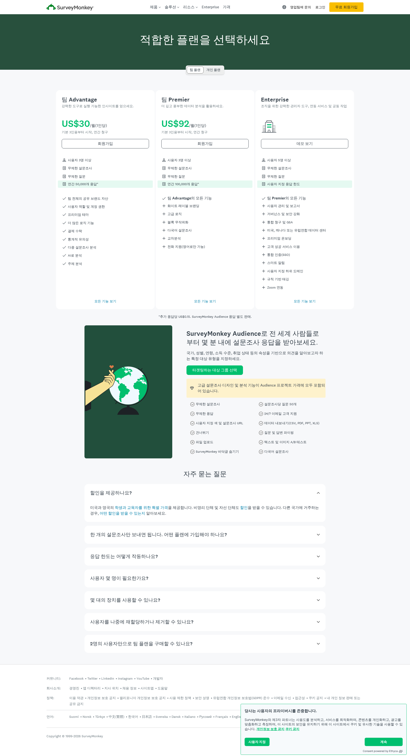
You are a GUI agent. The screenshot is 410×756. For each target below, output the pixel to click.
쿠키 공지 (292, 729)
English (237, 717)
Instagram (125, 678)
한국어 (133, 717)
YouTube (142, 678)
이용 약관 (76, 698)
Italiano (190, 717)
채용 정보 (129, 688)
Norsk (87, 717)
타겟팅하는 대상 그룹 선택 (214, 370)
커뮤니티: (54, 678)
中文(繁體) (116, 717)
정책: (50, 698)
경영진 (74, 688)
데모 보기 (305, 143)
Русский (205, 717)
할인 (244, 507)
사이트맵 (147, 688)
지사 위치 (111, 688)
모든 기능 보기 (105, 301)
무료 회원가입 (346, 7)
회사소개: (54, 688)
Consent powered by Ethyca (380, 751)
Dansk (176, 717)
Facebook (76, 678)
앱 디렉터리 (92, 688)
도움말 (163, 688)
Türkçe (100, 717)
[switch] (188, 67)
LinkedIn (107, 678)
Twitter (92, 678)
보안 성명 (202, 698)
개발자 (158, 678)
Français (221, 717)
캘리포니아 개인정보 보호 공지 (143, 698)
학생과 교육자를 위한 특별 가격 (141, 507)
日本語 (147, 717)
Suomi (74, 717)
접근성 (300, 698)
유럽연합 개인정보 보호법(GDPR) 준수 (241, 698)
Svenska (162, 717)
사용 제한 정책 (180, 698)
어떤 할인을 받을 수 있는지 (122, 513)
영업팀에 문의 (300, 7)
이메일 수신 (282, 698)
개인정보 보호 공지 (270, 729)
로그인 (320, 7)
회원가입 (105, 143)
